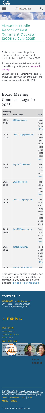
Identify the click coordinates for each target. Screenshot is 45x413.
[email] (20, 318)
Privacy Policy (8, 331)
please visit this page (26, 282)
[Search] (41, 8)
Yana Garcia (25, 354)
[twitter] (3, 318)
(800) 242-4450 (7, 301)
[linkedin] (16, 318)
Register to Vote (9, 341)
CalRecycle (14, 397)
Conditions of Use (10, 334)
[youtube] (12, 318)
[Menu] (4, 8)
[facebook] (7, 318)
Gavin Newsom (12, 351)
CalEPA (4, 397)
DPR (23, 397)
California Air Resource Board (23, 8)
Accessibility (8, 328)
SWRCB (14, 401)
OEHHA (5, 401)
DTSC (30, 397)
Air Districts (7, 338)
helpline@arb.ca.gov (22, 301)
